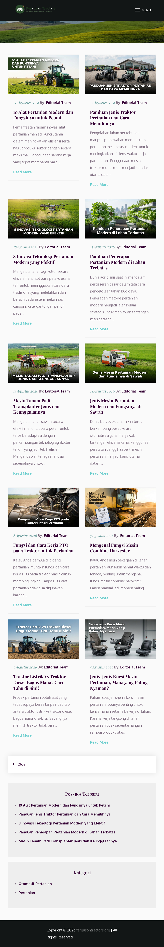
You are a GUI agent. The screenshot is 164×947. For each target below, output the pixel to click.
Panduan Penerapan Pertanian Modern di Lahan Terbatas (117, 262)
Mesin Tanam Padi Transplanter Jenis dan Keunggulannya (36, 406)
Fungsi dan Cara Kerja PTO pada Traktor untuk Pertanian (43, 548)
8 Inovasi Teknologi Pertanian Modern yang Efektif (43, 259)
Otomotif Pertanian (35, 883)
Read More (22, 172)
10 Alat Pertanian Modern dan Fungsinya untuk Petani (43, 115)
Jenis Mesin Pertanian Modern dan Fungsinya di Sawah (116, 406)
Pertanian (27, 892)
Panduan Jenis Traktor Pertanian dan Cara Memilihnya (113, 117)
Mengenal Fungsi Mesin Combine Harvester (114, 548)
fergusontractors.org (93, 930)
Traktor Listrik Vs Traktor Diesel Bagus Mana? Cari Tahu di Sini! (39, 682)
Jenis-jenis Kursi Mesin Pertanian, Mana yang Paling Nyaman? (119, 682)
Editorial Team (58, 102)
